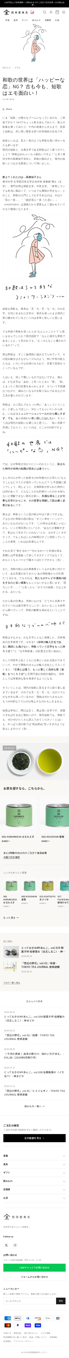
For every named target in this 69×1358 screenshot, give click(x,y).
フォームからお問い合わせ (34, 1276)
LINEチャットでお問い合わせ (34, 1267)
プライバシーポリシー (23, 1341)
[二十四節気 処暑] (32, 12)
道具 (16, 20)
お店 (57, 20)
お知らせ (7, 1333)
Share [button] (9, 109)
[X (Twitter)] (6, 1245)
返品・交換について (38, 1337)
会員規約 (7, 1341)
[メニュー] (64, 12)
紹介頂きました (31, 1333)
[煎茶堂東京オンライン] (15, 12)
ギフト (25, 20)
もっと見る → (11, 917)
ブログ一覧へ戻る (11, 982)
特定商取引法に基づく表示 (15, 1337)
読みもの (36, 20)
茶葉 (7, 20)
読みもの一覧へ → (34, 1106)
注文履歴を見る (32, 1138)
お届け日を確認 (11, 857)
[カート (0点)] (57, 12)
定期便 (48, 20)
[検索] (45, 12)
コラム (17, 67)
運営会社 (17, 1333)
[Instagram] (15, 1245)
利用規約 (53, 1337)
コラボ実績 (45, 1333)
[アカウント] (51, 12)
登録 (61, 1301)
